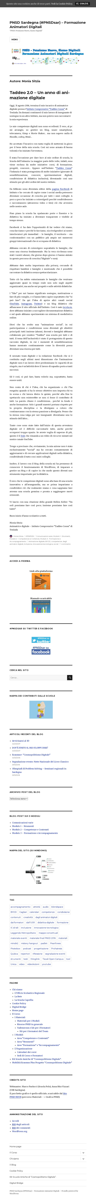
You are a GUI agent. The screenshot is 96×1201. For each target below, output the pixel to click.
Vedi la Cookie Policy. (62, 3)
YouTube (14, 303)
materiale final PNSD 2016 (43, 938)
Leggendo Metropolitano (23, 933)
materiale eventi (19, 938)
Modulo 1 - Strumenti (61, 536)
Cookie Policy (19, 1003)
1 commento (65, 544)
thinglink (35, 959)
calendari (34, 912)
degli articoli (20, 1124)
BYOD (47, 541)
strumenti (16, 959)
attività (36, 907)
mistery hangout (29, 943)
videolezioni (33, 964)
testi (26, 959)
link (23, 436)
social (56, 544)
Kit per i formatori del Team (34, 1031)
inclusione (28, 544)
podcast (27, 948)
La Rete (18, 996)
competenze (56, 541)
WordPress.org (19, 1131)
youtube (46, 964)
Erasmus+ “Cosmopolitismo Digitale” (31, 754)
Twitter (38, 303)
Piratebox (15, 948)
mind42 (14, 943)
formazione (62, 922)
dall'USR (30, 922)
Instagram (26, 303)
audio (45, 907)
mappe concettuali (48, 933)
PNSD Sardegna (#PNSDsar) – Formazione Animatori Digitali (34, 1191)
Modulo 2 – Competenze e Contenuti (30, 829)
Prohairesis (56, 948)
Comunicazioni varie (44, 536)
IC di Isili (14, 928)
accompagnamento (20, 907)
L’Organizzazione (23, 1048)
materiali (62, 938)
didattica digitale (46, 922)
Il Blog (13, 1165)
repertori (25, 954)
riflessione (37, 954)
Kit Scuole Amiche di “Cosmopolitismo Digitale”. (36, 1059)
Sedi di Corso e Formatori (30, 1055)
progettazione (41, 948)
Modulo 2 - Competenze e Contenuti (25, 539)
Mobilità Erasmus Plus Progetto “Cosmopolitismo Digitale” (42, 1062)
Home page (18, 1010)
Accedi (15, 1121)
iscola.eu (67, 307)
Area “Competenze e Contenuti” (33, 1038)
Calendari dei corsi (26, 1052)
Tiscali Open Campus (52, 959)
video (21, 964)
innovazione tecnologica (43, 544)
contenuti (16, 917)
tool (68, 959)
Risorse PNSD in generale (30, 1024)
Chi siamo (17, 989)
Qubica (14, 954)
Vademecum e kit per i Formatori (33, 1028)
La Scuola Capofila (24, 1000)
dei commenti (21, 1128)
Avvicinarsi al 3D (20, 741)
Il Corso (16, 1014)
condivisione (64, 912)
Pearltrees (55, 943)
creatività (28, 917)
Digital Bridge (19, 1007)
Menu (15, 39)
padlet (44, 943)
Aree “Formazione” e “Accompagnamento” (38, 1045)
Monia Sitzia (18, 536)
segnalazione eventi (55, 954)
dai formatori (17, 922)
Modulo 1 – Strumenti (23, 826)
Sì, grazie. (82, 3)
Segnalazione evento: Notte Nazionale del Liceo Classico (40, 761)
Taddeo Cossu (64, 168)
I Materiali (20, 1017)
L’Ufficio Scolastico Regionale (30, 993)
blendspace (57, 907)
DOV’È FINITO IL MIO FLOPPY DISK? (30, 748)
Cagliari (23, 912)
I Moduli (19, 1034)
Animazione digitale (36, 541)
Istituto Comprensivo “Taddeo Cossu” (46, 109)
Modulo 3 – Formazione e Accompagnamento (35, 833)
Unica (13, 964)
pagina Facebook (61, 189)
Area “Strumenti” (25, 1041)
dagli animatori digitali (46, 917)
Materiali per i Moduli (28, 1021)
